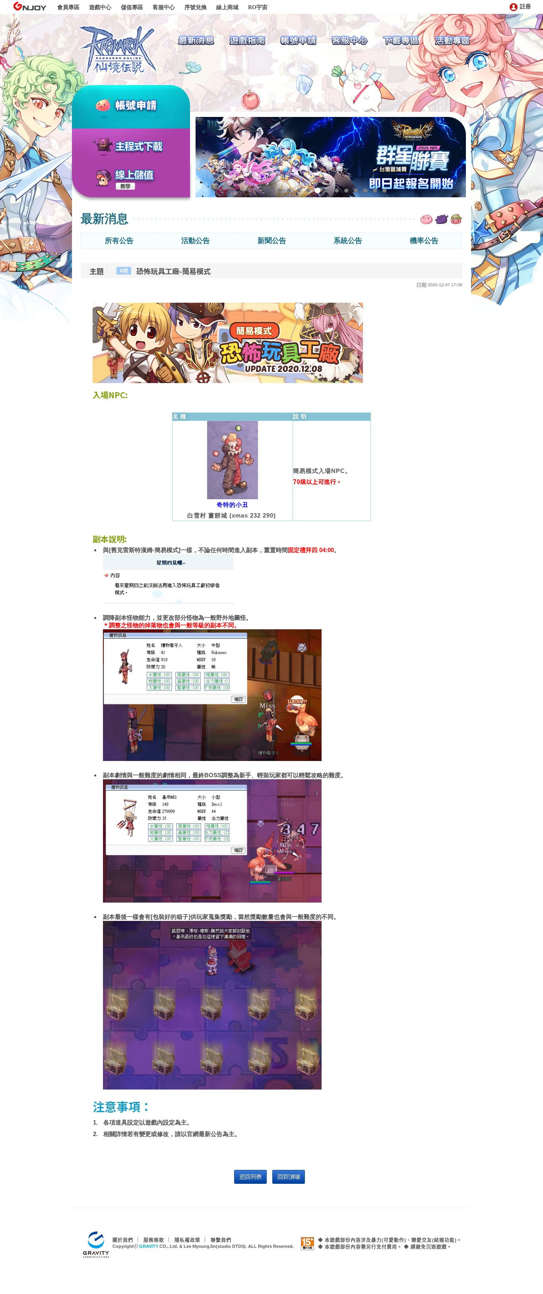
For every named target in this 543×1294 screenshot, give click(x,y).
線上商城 (227, 7)
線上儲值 (135, 175)
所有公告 (119, 240)
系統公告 (348, 240)
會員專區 (68, 7)
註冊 (525, 7)
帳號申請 (146, 106)
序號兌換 (195, 7)
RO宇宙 (258, 7)
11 (375, 190)
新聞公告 (272, 240)
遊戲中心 (100, 7)
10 (365, 190)
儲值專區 (132, 7)
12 (384, 190)
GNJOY (30, 6)
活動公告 (195, 240)
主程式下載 (139, 147)
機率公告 (424, 240)
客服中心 (164, 7)
